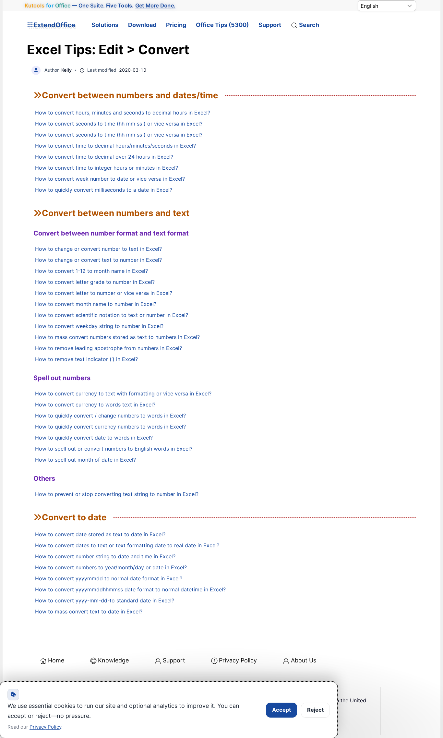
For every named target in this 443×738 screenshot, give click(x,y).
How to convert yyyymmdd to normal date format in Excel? (108, 578)
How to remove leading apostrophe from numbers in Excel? (108, 348)
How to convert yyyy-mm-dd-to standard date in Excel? (104, 600)
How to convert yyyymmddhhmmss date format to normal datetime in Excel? (130, 589)
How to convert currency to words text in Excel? (95, 404)
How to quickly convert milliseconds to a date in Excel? (103, 190)
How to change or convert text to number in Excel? (98, 260)
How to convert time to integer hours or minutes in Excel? (106, 167)
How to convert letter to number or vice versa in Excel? (103, 293)
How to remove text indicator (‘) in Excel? (86, 359)
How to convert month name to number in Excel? (95, 304)
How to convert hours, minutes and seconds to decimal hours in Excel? (122, 112)
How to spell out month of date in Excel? (85, 459)
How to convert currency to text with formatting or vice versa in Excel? (123, 393)
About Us (303, 660)
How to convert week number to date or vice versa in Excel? (110, 178)
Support (269, 24)
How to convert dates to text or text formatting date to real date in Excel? (127, 545)
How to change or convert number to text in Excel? (98, 249)
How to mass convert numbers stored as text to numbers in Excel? (117, 337)
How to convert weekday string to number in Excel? (99, 326)
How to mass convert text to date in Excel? (88, 611)
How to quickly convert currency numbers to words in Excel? (110, 426)
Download (142, 24)
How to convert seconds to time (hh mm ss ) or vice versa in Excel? (118, 123)
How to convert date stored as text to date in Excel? (100, 534)
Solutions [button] (104, 24)
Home (56, 660)
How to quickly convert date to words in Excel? (94, 437)
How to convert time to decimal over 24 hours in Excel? (104, 156)
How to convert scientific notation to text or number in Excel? (111, 315)
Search (309, 24)
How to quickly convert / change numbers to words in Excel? (110, 415)
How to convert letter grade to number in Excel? (95, 282)
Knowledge (113, 660)
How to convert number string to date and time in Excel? (105, 556)
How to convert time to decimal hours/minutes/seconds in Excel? (115, 145)
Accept (281, 710)
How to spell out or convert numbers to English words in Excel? (113, 448)
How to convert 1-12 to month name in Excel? (91, 271)
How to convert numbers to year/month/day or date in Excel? (111, 567)
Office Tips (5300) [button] (222, 24)
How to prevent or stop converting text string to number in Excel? (116, 494)
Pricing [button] (176, 24)
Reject (315, 710)
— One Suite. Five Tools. (100, 5)
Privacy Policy (238, 660)
